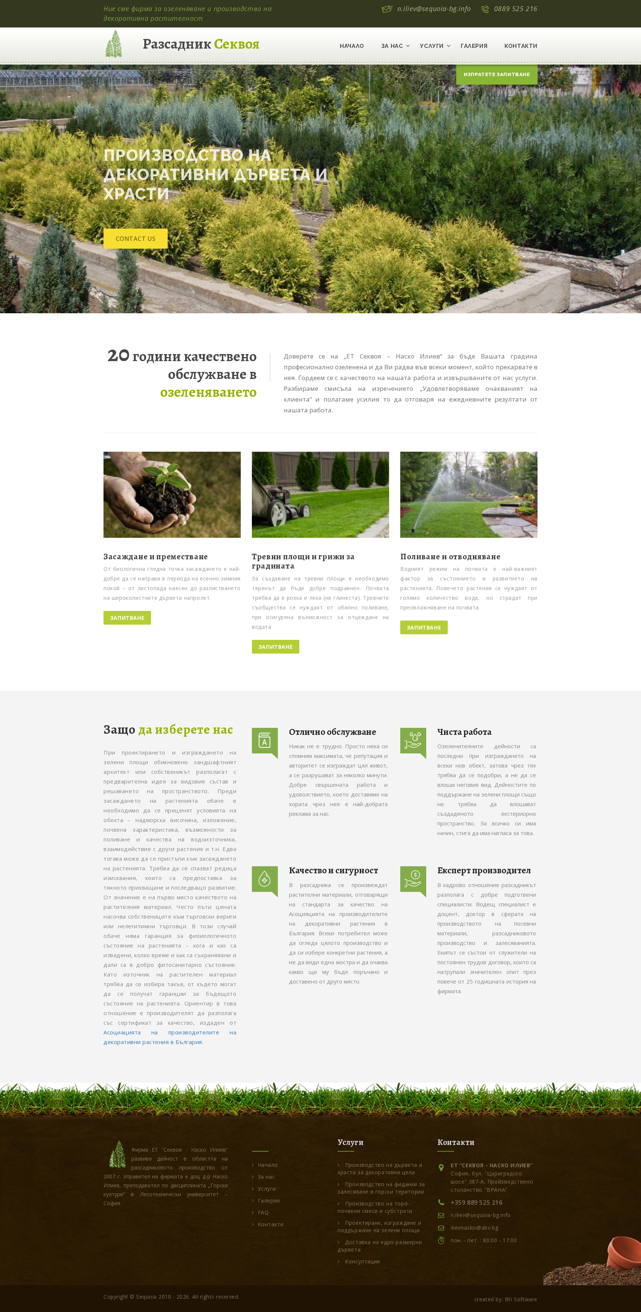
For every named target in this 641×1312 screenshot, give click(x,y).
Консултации (361, 1261)
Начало (352, 46)
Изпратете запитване (497, 74)
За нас (392, 46)
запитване (127, 617)
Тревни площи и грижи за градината (303, 561)
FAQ (263, 1212)
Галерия (474, 46)
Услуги (432, 46)
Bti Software (521, 1299)
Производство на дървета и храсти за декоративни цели (380, 1168)
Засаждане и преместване (155, 556)
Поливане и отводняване (450, 556)
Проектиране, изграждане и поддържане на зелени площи (379, 1226)
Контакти (521, 46)
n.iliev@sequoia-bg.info (434, 8)
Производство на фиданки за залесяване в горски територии (381, 1188)
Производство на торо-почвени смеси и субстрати (375, 1207)
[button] (13, 189)
